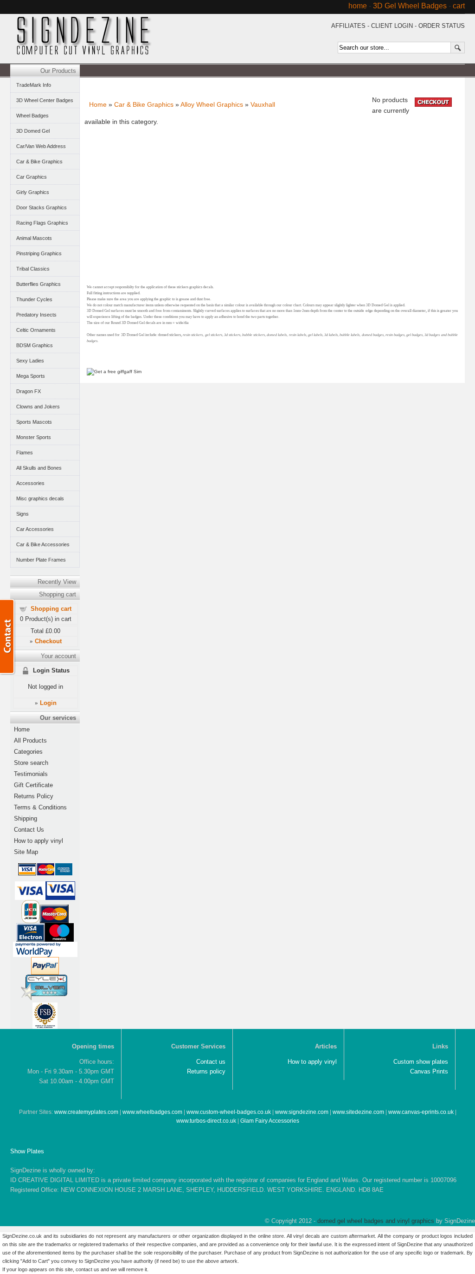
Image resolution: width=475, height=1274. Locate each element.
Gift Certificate (33, 785)
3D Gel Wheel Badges (410, 6)
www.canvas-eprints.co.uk (421, 1112)
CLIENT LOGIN (392, 25)
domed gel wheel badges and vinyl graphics (375, 1220)
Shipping (25, 818)
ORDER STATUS (441, 25)
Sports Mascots (34, 422)
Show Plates (27, 1151)
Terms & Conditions (40, 807)
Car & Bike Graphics (143, 104)
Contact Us (29, 829)
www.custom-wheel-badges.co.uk (228, 1112)
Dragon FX (28, 391)
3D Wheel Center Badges (44, 100)
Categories (28, 751)
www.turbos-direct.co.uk (206, 1121)
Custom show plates (420, 1061)
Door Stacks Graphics (41, 207)
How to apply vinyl (38, 840)
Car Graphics (31, 177)
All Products (30, 740)
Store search (31, 762)
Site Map (26, 851)
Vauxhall (262, 104)
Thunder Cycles (34, 299)
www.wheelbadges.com (152, 1112)
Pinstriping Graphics (39, 253)
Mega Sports (30, 376)
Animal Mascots (34, 238)
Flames (24, 452)
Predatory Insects (36, 314)
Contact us (210, 1061)
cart (459, 6)
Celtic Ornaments (36, 330)
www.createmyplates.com (86, 1112)
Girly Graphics (32, 192)
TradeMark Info (33, 85)
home (357, 6)
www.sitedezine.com (358, 1112)
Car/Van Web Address (41, 146)
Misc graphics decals (40, 498)
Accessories (30, 483)
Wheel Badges (32, 115)
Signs (22, 514)
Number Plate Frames (41, 560)
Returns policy (206, 1071)
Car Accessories (35, 529)
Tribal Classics (33, 269)
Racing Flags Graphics (42, 223)
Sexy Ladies (30, 360)
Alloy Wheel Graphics (211, 104)
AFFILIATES (348, 25)
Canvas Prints (429, 1071)
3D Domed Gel (33, 131)
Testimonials (31, 773)
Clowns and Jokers (38, 406)
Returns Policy (33, 796)
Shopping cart (51, 608)
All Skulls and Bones (39, 468)
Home (98, 104)
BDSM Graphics (34, 345)
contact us (87, 1269)
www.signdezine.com (301, 1112)
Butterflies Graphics (38, 284)
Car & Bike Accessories (43, 544)
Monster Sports (33, 437)
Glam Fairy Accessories (269, 1121)
